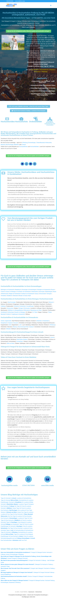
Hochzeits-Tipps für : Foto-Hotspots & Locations (16, 522)
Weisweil (15, 295)
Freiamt (3, 291)
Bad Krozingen (9, 144)
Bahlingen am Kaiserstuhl (7, 289)
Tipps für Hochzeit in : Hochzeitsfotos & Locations (17, 532)
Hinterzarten (48, 142)
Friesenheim (46, 320)
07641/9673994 (28, 485)
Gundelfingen (30, 306)
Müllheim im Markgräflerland (15, 310)
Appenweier (8, 320)
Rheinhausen (4, 293)
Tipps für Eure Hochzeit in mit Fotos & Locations (16, 520)
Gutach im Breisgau (11, 291)
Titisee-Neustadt (40, 142)
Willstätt (8, 328)
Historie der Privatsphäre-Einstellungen (37, 595)
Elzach (52, 289)
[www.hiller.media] (47, 479)
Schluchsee (11, 312)
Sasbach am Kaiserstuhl (27, 293)
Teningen (49, 293)
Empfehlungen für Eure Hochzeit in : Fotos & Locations (17, 536)
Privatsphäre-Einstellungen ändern (17, 595)
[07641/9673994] (28, 479)
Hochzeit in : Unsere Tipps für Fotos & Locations (16, 508)
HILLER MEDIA (35, 69)
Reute (54, 291)
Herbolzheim (34, 291)
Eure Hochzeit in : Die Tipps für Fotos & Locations (16, 506)
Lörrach (24, 144)
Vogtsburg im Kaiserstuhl (18, 314)
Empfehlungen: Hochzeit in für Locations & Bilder (17, 502)
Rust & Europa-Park (23, 327)
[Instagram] (35, 164)
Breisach (3, 144)
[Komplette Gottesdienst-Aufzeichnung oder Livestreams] (50, 119)
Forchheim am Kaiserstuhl (24, 291)
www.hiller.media (47, 485)
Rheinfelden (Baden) (22, 339)
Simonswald (42, 293)
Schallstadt (4, 312)
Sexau (36, 293)
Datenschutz (38, 592)
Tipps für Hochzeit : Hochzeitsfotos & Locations (17, 500)
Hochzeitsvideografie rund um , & (18, 538)
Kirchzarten (27, 308)
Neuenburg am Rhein (36, 310)
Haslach (10, 323)
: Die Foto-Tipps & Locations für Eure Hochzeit (16, 516)
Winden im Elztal (23, 295)
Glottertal (16, 306)
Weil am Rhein (10, 343)
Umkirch (8, 314)
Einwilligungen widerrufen (28, 597)
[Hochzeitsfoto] (21, 119)
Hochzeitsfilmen (23, 146)
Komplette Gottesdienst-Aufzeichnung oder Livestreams (50, 123)
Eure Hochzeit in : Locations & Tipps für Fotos (16, 518)
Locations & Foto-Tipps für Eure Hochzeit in (17, 514)
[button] (3, 43)
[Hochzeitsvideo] (7, 119)
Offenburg (25, 142)
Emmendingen (32, 142)
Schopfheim (19, 341)
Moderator (52, 69)
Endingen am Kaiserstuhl (43, 289)
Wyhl (29, 295)
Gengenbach (4, 323)
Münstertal (27, 310)
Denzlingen (25, 289)
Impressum (31, 592)
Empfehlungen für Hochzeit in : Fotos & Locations (16, 526)
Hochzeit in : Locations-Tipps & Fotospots (17, 504)
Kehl (10, 325)
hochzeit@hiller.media (9, 485)
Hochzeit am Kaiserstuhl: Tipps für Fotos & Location (17, 524)
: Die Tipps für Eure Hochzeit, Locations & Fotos (16, 528)
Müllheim (16, 144)
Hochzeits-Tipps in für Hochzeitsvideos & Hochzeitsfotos (17, 530)
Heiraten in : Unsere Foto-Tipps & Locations (17, 512)
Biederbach (18, 289)
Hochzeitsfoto (21, 121)
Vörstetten (3, 295)
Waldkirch (9, 295)
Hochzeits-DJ (37, 71)
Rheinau (15, 327)
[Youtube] (30, 164)
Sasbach (31, 327)
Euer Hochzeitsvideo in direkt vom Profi (14, 540)
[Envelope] (22, 164)
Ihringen (21, 308)
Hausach (15, 323)
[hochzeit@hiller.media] (9, 479)
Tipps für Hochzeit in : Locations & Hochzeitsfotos (16, 498)
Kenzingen (41, 291)
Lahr (20, 325)
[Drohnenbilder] (35, 119)
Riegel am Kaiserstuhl (14, 293)
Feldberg (3, 306)
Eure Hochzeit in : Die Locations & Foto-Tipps (16, 510)
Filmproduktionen (44, 69)
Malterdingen (48, 291)
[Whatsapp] (26, 164)
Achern (2, 320)
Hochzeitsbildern (34, 146)
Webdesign (45, 71)
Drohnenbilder (35, 121)
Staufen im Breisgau (19, 312)
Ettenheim (39, 320)
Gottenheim (23, 306)
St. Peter (35, 312)
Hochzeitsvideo (8, 121)
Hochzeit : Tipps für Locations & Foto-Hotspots (17, 534)
